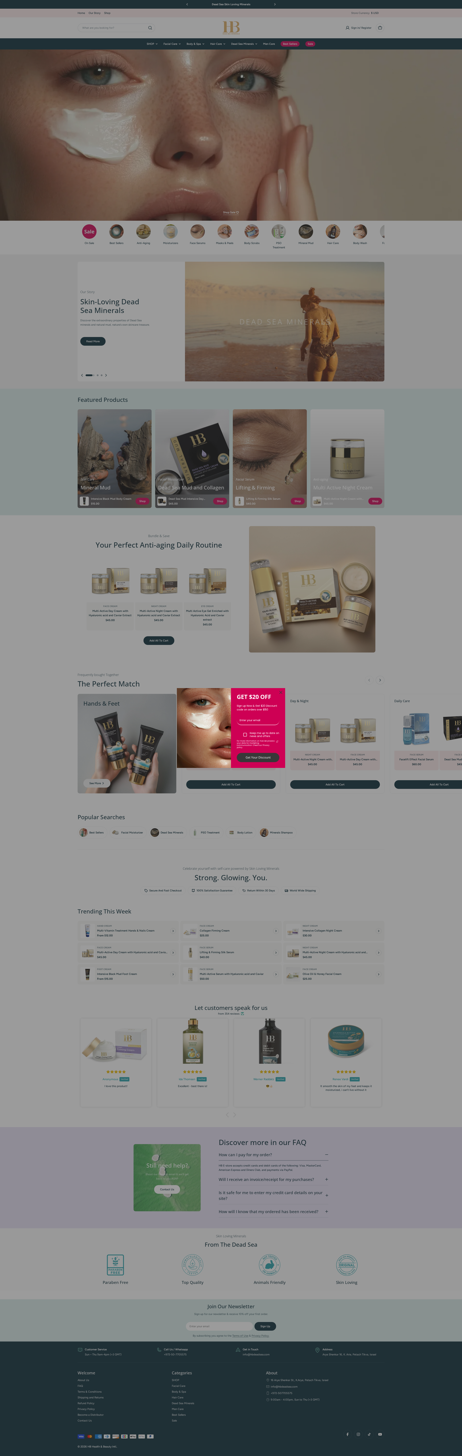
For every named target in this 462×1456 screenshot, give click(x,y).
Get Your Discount (258, 757)
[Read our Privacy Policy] (277, 741)
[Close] (280, 692)
